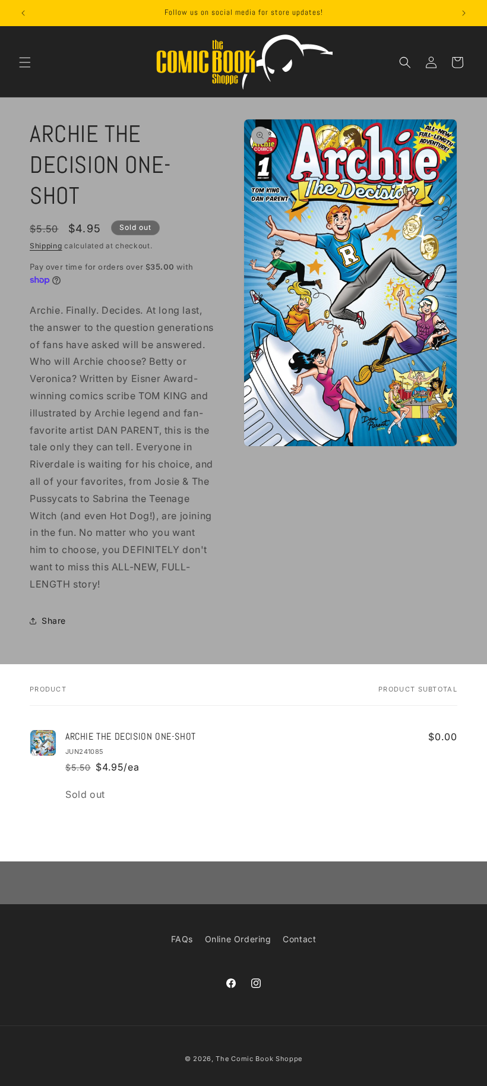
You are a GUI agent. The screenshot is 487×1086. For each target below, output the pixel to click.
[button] (25, 62)
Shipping (46, 245)
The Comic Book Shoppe (259, 1059)
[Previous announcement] (23, 13)
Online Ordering (238, 939)
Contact (299, 939)
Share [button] (54, 620)
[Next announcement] (464, 13)
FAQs (182, 939)
